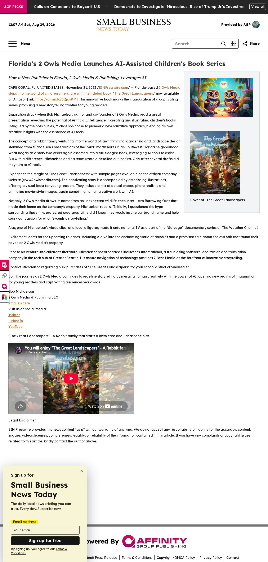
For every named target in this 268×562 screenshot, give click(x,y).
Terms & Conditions (137, 557)
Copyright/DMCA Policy (176, 557)
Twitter (14, 315)
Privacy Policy (210, 557)
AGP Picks (13, 7)
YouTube (15, 327)
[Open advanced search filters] (233, 43)
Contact (232, 557)
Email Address (24, 522)
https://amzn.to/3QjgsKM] (56, 99)
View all (257, 6)
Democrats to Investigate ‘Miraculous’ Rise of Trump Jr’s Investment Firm (186, 6)
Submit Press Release (100, 557)
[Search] (223, 43)
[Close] (82, 471)
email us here (19, 303)
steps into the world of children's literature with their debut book (59, 93)
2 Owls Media (169, 87)
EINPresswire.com (113, 87)
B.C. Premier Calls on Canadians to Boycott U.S (54, 6)
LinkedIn (15, 321)
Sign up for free (45, 540)
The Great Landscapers (134, 93)
